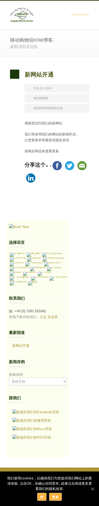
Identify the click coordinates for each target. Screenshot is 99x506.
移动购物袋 (41, 98)
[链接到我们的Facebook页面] (35, 412)
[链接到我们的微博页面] (31, 421)
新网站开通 (20, 346)
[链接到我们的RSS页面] (31, 437)
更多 (55, 497)
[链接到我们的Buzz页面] (32, 429)
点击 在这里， (50, 317)
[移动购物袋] (19, 227)
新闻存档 (16, 375)
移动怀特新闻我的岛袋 (48, 108)
